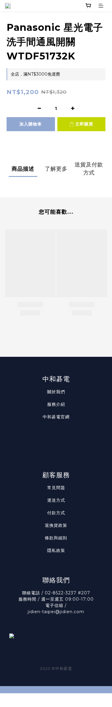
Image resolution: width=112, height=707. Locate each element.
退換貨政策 (56, 525)
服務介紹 (56, 404)
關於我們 (56, 391)
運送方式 (56, 500)
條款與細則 (56, 538)
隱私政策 (56, 550)
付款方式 (56, 512)
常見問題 (56, 487)
